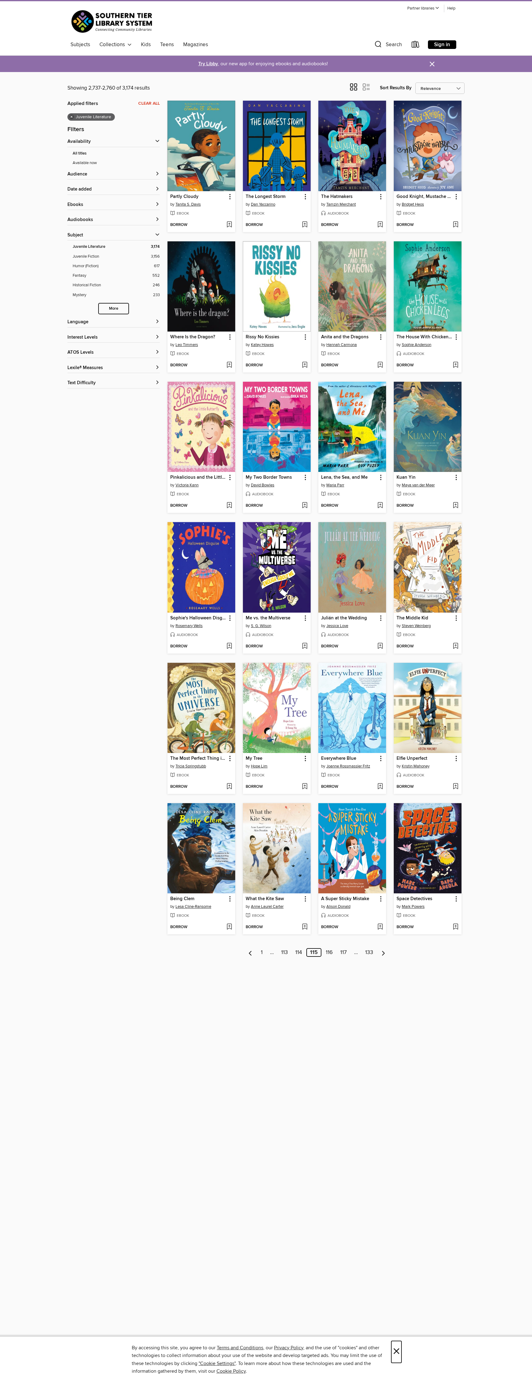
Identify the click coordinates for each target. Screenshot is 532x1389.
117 (343, 952)
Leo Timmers (186, 344)
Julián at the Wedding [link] (344, 618)
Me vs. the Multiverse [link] (268, 618)
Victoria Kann (187, 485)
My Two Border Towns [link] (269, 477)
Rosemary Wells (189, 625)
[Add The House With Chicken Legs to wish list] (455, 365)
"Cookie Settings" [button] (217, 1363)
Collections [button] (113, 44)
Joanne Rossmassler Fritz (348, 766)
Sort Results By (396, 88)
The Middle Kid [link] (412, 618)
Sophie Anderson (416, 344)
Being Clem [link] (182, 899)
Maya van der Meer (418, 485)
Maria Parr (335, 485)
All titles (80, 153)
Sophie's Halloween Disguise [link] (198, 618)
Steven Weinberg (416, 625)
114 (298, 952)
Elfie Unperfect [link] (412, 758)
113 (284, 952)
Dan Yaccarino (263, 204)
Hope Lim (259, 766)
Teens (167, 44)
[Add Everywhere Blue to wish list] (380, 787)
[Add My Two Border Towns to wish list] (304, 506)
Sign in (442, 44)
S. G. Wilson (261, 625)
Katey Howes (262, 344)
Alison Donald (338, 906)
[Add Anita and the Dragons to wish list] (380, 365)
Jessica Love (337, 625)
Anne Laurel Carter (267, 906)
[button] (423, 8)
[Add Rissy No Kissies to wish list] (304, 365)
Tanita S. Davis (188, 204)
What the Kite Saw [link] (265, 899)
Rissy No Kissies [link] (262, 337)
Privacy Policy (288, 1348)
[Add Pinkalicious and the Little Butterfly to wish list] (229, 506)
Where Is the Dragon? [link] (192, 337)
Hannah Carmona (341, 344)
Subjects (80, 44)
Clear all (149, 103)
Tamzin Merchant (341, 204)
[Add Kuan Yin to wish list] (455, 506)
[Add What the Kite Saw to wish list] (304, 927)
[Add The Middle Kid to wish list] (455, 646)
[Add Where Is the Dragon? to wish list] (229, 365)
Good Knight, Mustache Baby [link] (425, 196)
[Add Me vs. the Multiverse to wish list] (304, 646)
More (113, 308)
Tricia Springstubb (190, 766)
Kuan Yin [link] (406, 477)
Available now (85, 162)
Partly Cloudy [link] (184, 196)
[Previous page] (250, 952)
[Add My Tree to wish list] (304, 787)
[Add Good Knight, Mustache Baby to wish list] (455, 225)
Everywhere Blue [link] (338, 758)
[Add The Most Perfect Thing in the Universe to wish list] (229, 787)
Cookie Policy (231, 1371)
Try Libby (208, 64)
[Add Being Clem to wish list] (229, 927)
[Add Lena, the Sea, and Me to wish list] (380, 506)
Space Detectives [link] (414, 899)
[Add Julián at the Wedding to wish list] (380, 646)
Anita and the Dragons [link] (345, 337)
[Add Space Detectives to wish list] (455, 927)
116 (329, 952)
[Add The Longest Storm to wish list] (304, 225)
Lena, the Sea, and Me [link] (344, 477)
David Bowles (262, 485)
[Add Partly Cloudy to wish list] (229, 225)
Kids (146, 44)
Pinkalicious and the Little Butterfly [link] (198, 477)
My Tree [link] (254, 758)
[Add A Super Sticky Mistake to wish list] (380, 927)
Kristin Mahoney (415, 766)
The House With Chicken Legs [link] (425, 337)
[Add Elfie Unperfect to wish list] (455, 787)
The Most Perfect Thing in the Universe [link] (198, 758)
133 (369, 952)
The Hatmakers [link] (337, 196)
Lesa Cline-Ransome (193, 906)
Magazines (195, 44)
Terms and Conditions (240, 1348)
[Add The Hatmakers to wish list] (380, 225)
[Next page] (383, 952)
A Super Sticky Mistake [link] (345, 899)
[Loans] (415, 46)
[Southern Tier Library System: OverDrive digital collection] (113, 21)
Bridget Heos (413, 204)
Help (451, 8)
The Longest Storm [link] (265, 196)
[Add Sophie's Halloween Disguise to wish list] (229, 646)
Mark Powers (413, 906)
